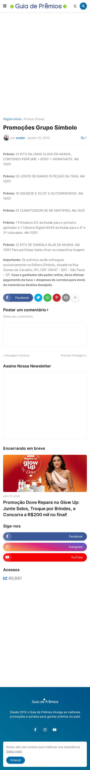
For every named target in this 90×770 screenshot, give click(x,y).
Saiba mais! (14, 751)
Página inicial (12, 119)
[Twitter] (38, 298)
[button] (5, 6)
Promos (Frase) (34, 119)
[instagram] (45, 729)
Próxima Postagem (73, 355)
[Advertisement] (45, 65)
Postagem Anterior (17, 355)
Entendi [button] (15, 760)
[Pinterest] (57, 298)
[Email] (66, 298)
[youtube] (54, 729)
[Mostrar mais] (75, 298)
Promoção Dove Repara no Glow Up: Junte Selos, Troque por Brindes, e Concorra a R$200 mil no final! (41, 508)
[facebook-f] (35, 729)
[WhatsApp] (47, 298)
